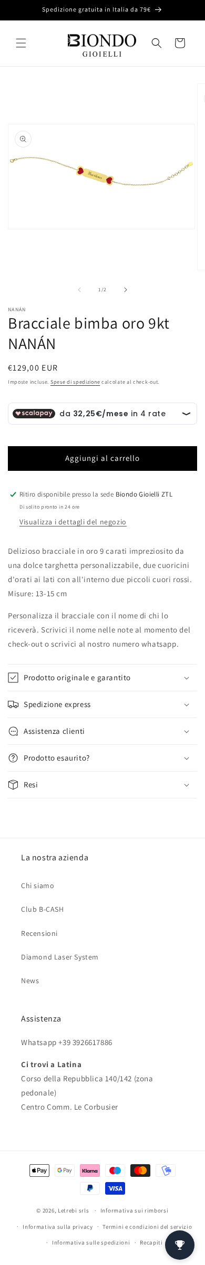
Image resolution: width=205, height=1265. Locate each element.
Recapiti (151, 1242)
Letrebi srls (73, 1210)
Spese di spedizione (75, 381)
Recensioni (39, 933)
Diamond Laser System (60, 957)
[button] (21, 43)
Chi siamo (37, 885)
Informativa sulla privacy (58, 1226)
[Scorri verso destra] (125, 289)
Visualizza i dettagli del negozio (73, 521)
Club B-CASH (42, 909)
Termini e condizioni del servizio (147, 1226)
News (30, 980)
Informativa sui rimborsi (134, 1210)
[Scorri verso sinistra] (79, 289)
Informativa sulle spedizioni (91, 1242)
